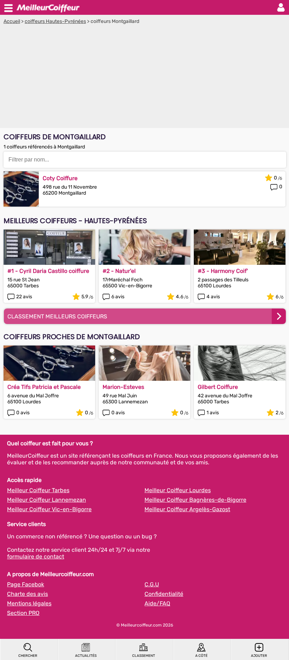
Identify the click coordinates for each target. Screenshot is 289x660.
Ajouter (259, 656)
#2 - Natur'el (119, 271)
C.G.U (151, 584)
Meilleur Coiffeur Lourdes (177, 490)
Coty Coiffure (60, 178)
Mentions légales (29, 603)
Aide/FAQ (157, 603)
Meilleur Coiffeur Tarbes (38, 490)
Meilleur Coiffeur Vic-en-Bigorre (49, 509)
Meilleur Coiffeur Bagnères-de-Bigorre (195, 499)
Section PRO (23, 613)
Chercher (27, 656)
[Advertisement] (144, 77)
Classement (143, 656)
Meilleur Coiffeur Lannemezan (46, 499)
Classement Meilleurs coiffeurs (57, 316)
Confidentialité (163, 594)
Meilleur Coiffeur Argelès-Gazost (187, 509)
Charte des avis (27, 594)
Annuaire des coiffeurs (48, 7)
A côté (201, 656)
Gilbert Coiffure (218, 387)
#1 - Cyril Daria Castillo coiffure (48, 271)
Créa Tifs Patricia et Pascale (44, 387)
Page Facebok (25, 584)
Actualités (86, 656)
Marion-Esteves (123, 387)
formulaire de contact (35, 556)
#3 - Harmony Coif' (223, 271)
